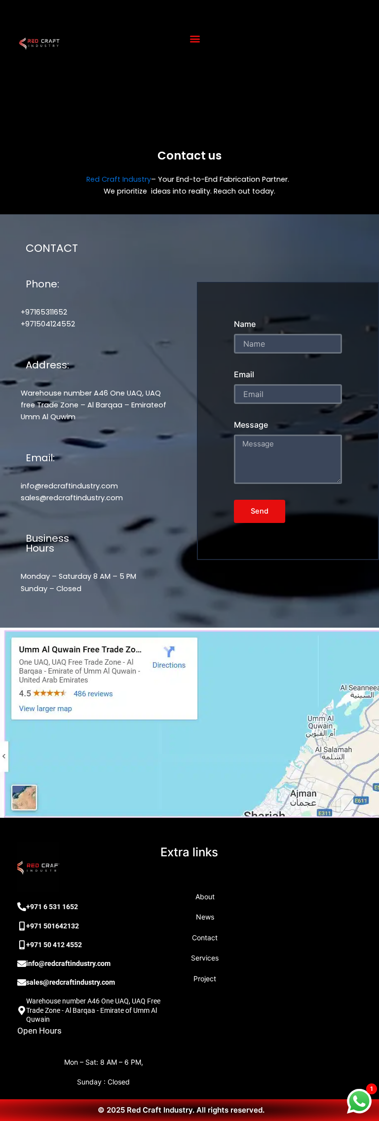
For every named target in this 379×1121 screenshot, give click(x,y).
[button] (195, 39)
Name (245, 324)
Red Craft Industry (118, 179)
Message (251, 425)
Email (244, 374)
